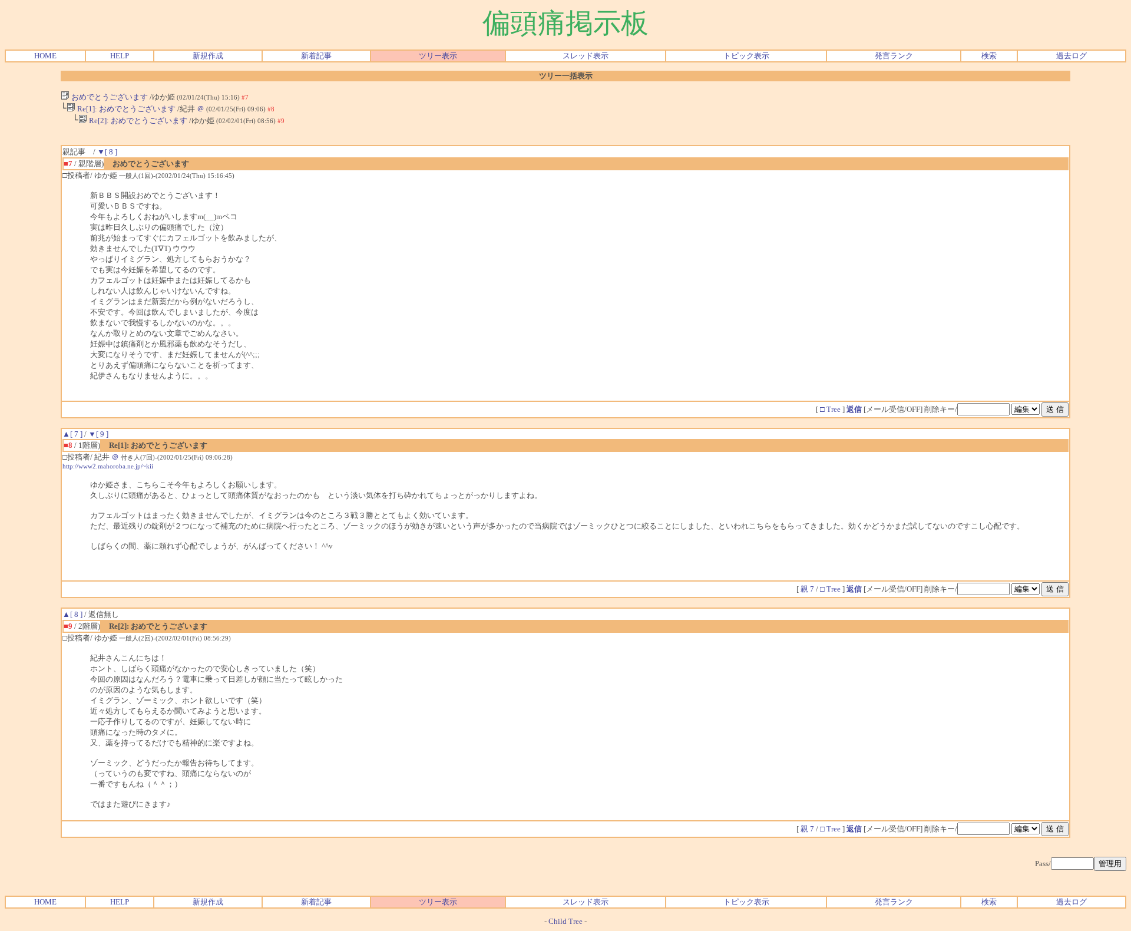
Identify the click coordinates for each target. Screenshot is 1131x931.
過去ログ (1071, 55)
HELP (119, 55)
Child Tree (565, 921)
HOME (45, 55)
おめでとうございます (109, 97)
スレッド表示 (586, 55)
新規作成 (208, 55)
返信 (854, 409)
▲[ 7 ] (72, 434)
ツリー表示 (438, 55)
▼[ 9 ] (98, 434)
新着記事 (316, 55)
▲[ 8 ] (72, 614)
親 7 (808, 589)
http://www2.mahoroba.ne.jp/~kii (107, 466)
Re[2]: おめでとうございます (137, 120)
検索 (989, 55)
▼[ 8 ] (107, 151)
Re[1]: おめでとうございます (125, 108)
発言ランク (894, 55)
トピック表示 (746, 55)
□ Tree (830, 409)
